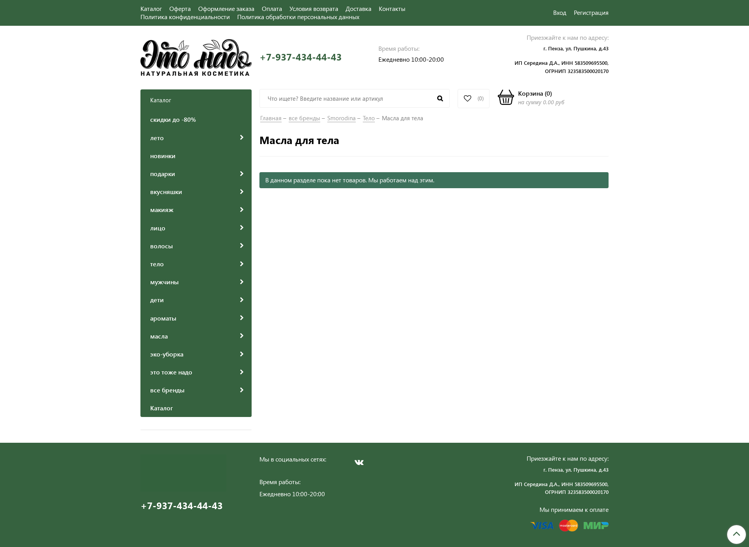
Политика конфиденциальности (185, 16)
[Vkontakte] (359, 462)
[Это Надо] (196, 56)
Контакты (392, 8)
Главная (271, 118)
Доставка (358, 8)
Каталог (151, 8)
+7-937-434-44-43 (300, 57)
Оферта (180, 8)
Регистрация (591, 12)
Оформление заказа (226, 8)
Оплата (272, 8)
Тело (369, 118)
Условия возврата (313, 8)
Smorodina (341, 118)
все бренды (304, 118)
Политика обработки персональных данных (298, 16)
